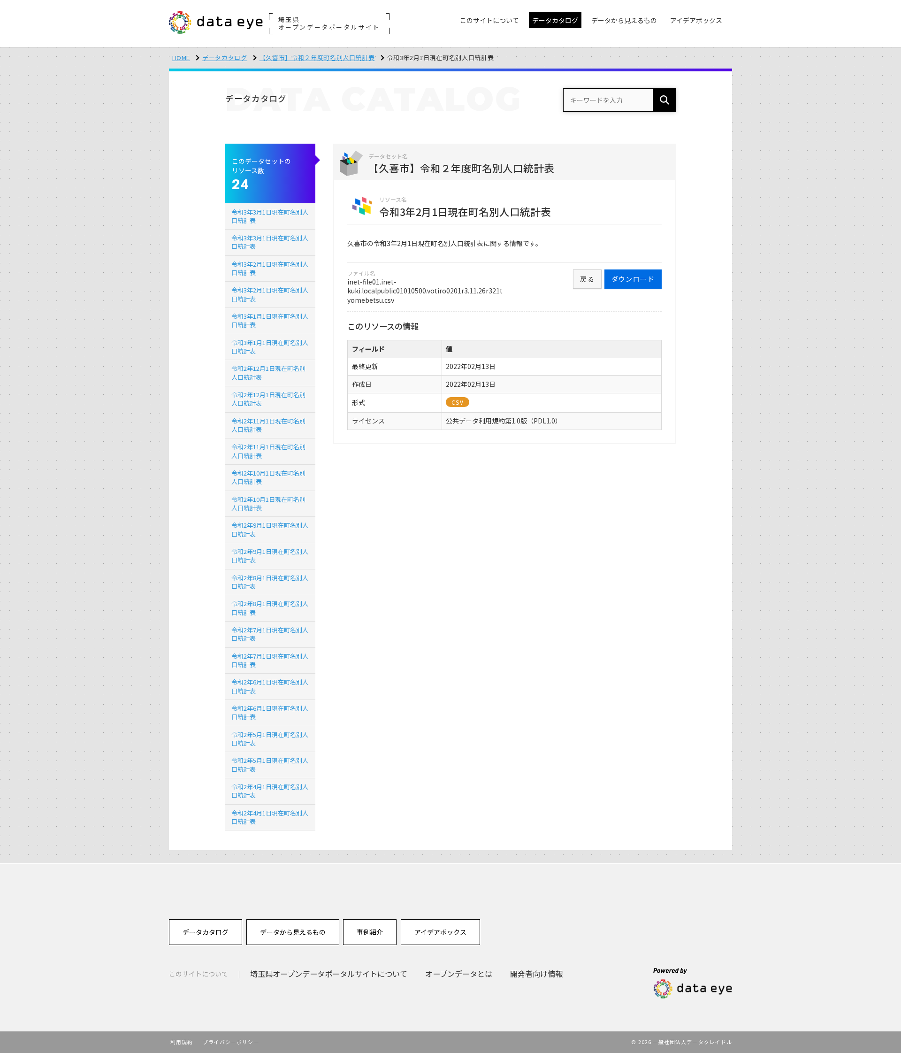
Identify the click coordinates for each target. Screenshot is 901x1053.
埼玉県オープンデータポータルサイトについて (328, 973)
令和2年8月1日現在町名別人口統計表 (269, 582)
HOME (181, 57)
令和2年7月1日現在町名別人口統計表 (269, 634)
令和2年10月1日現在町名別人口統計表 (268, 477)
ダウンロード (633, 279)
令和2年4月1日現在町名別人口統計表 (269, 790)
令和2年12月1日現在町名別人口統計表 (268, 372)
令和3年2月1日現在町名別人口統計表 (269, 268)
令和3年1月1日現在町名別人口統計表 (269, 320)
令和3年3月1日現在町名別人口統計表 (269, 216)
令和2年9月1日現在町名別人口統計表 (269, 529)
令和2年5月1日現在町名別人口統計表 (269, 738)
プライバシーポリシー (231, 1041)
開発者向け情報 (536, 973)
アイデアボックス (440, 932)
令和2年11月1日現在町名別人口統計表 (268, 425)
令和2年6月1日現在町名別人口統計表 (269, 686)
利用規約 (181, 1041)
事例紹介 (370, 932)
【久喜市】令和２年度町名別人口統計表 (317, 57)
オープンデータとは (458, 973)
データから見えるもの (293, 932)
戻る (587, 279)
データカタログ (224, 57)
